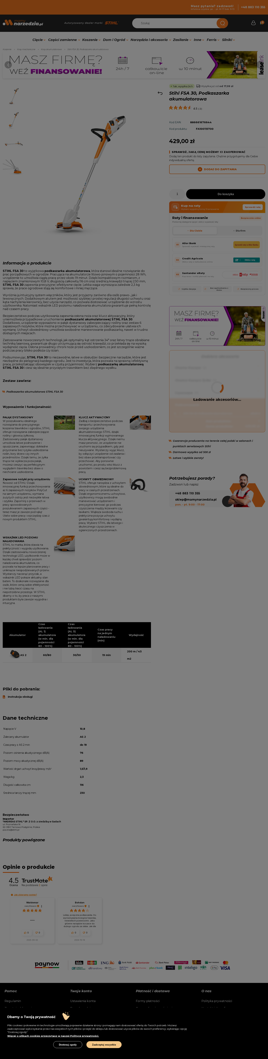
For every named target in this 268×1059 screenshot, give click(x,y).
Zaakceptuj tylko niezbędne (28, 1044)
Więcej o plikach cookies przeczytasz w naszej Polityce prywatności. (53, 1035)
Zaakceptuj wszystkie (104, 1044)
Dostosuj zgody (68, 1044)
